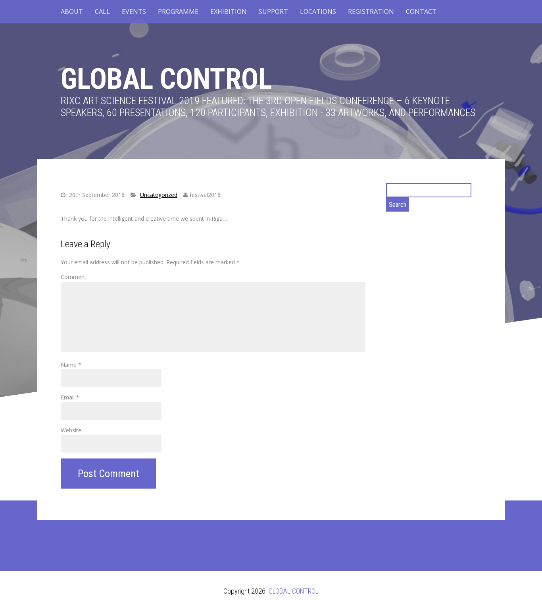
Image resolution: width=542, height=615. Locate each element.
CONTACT (421, 11)
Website (71, 430)
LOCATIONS (318, 11)
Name (71, 365)
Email (70, 397)
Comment (73, 277)
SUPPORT (273, 11)
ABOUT (72, 11)
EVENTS (134, 11)
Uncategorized (158, 195)
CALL (102, 11)
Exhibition (228, 11)
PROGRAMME (178, 11)
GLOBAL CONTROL (166, 79)
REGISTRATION (371, 11)
